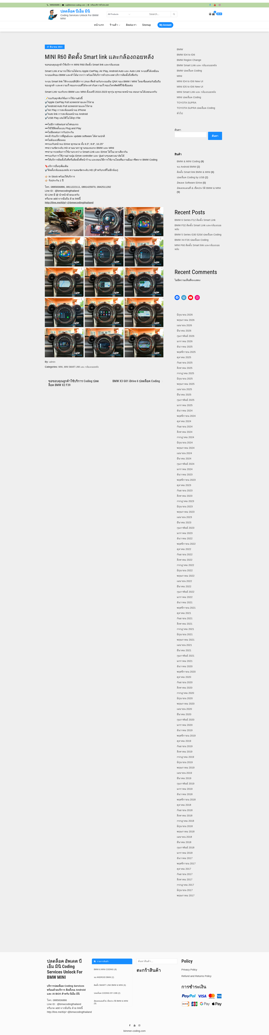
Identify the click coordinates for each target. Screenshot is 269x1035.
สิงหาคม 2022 (184, 559)
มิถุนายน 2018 (185, 826)
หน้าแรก (99, 25)
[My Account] (210, 14)
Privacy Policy (189, 969)
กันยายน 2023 (185, 490)
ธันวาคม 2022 (185, 538)
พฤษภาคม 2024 (185, 447)
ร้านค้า (114, 25)
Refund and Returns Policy (196, 976)
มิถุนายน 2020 (185, 698)
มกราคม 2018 (185, 852)
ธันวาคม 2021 (185, 602)
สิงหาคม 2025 (184, 368)
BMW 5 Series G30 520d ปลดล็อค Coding (198, 234)
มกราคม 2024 (185, 469)
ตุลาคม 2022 (184, 549)
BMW (180, 49)
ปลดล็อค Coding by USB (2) (107, 993)
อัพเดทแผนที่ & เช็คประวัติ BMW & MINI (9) (111, 1002)
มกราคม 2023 (185, 533)
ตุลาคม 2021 (184, 613)
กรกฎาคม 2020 (185, 693)
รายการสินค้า (102, 961)
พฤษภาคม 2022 (185, 575)
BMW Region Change (189, 60)
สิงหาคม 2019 (184, 751)
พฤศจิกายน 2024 (186, 416)
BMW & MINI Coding (188, 161)
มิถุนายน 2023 (185, 506)
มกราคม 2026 (185, 341)
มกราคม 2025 (185, 405)
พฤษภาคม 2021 (185, 639)
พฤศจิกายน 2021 (186, 607)
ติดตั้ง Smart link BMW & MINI (193, 172)
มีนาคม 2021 (184, 650)
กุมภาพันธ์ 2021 (185, 655)
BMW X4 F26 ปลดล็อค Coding (191, 240)
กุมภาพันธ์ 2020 (185, 719)
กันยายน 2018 (185, 810)
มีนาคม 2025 (184, 394)
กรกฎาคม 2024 (185, 437)
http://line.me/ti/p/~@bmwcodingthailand (69, 202)
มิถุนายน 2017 (185, 890)
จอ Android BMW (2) (104, 977)
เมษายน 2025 (184, 389)
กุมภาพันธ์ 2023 (185, 527)
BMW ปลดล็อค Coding (189, 70)
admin (52, 362)
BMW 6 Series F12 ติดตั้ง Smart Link (195, 220)
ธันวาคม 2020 (185, 666)
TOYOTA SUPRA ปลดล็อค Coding (196, 108)
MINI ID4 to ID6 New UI (190, 81)
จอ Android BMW (186, 166)
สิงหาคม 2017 (184, 879)
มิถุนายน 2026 (185, 314)
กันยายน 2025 (185, 362)
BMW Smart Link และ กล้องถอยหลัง (197, 65)
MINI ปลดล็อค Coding (189, 97)
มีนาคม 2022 (184, 586)
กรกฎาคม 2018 (185, 820)
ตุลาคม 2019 (184, 741)
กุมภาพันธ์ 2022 (185, 591)
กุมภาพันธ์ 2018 (185, 847)
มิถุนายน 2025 (185, 378)
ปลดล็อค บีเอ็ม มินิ (75, 11)
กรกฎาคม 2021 (185, 629)
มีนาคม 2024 (184, 458)
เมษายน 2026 (184, 325)
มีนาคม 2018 (184, 842)
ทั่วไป (180, 113)
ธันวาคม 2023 (185, 474)
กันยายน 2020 (185, 682)
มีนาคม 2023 (184, 522)
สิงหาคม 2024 (184, 431)
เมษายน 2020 (184, 709)
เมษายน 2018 (184, 836)
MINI (60, 367)
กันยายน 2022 (185, 554)
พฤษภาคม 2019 (185, 767)
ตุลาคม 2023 (184, 485)
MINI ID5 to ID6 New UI (190, 86)
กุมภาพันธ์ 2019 (185, 783)
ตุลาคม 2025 (184, 357)
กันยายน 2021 (185, 618)
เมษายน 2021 (184, 645)
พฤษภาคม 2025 (185, 384)
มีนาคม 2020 (184, 714)
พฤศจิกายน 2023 (186, 479)
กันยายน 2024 (185, 426)
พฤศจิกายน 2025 (186, 352)
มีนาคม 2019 (184, 778)
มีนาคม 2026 (184, 330)
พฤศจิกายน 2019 (186, 735)
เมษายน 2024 (184, 453)
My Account (165, 24)
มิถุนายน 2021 (185, 634)
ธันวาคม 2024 (185, 410)
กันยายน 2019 (185, 746)
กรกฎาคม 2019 (185, 757)
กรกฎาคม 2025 (185, 373)
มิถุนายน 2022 (185, 570)
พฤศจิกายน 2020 (186, 671)
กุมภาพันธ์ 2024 (185, 463)
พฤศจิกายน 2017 (186, 863)
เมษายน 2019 (184, 773)
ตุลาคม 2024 (184, 421)
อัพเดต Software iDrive (189, 182)
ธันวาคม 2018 (185, 794)
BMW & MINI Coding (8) (105, 969)
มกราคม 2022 (185, 597)
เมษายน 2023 (184, 517)
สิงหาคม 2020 (184, 687)
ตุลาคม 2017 (184, 868)
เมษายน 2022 (184, 581)
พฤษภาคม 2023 (185, 511)
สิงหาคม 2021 (184, 623)
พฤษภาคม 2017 (185, 895)
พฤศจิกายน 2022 (186, 543)
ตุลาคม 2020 (184, 677)
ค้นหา (178, 129)
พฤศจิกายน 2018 (186, 799)
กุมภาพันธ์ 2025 (185, 400)
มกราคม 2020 (185, 725)
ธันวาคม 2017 (185, 858)
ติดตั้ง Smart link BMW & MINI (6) (110, 985)
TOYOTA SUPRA (186, 102)
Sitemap (146, 25)
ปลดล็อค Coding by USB (190, 177)
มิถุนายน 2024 (185, 442)
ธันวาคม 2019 (185, 730)
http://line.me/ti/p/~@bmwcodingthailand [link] (69, 1012)
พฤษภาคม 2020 (185, 703)
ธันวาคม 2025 (185, 346)
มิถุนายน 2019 (185, 762)
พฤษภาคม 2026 (185, 320)
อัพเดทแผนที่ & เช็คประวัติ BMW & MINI (199, 188)
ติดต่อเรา (131, 25)
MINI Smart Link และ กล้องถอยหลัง (81, 367)
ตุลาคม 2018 (184, 804)
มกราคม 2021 (185, 661)
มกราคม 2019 (185, 789)
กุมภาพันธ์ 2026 (185, 336)
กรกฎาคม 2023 (185, 501)
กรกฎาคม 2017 (185, 884)
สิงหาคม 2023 (184, 495)
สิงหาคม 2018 (184, 815)
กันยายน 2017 (185, 874)
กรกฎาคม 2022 (185, 565)
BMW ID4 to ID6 (186, 54)
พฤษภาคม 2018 (185, 831)
